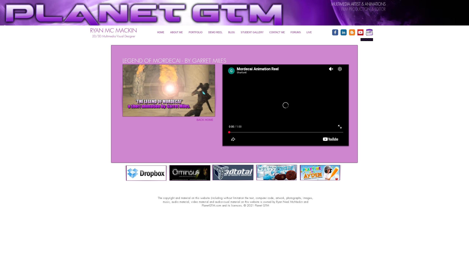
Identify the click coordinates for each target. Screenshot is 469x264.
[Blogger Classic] (352, 32)
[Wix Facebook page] (335, 32)
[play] (378, 3)
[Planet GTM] (360, 32)
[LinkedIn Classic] (344, 32)
